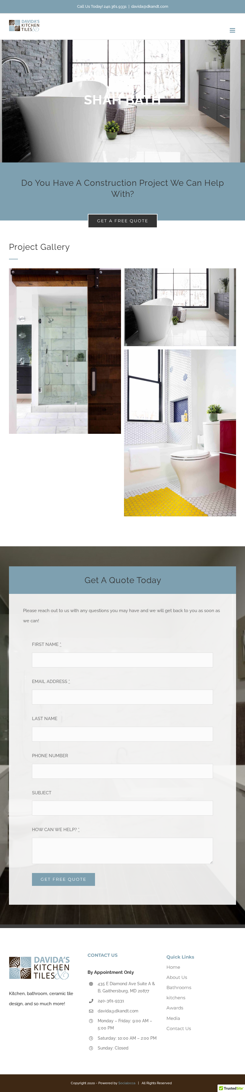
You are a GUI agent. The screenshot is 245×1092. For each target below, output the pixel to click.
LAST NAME (44, 718)
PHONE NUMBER (50, 755)
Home (173, 967)
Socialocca (126, 1083)
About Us (176, 977)
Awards (174, 1008)
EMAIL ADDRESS (51, 681)
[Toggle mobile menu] (233, 30)
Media (173, 1018)
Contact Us (178, 1028)
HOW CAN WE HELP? (55, 829)
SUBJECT (41, 793)
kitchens (175, 997)
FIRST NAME (46, 644)
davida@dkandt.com (149, 6)
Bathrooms (178, 987)
